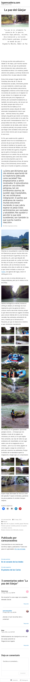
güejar (21, 523)
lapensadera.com (10, 2)
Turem (3, 272)
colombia (16, 523)
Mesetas (26, 523)
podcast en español (21, 526)
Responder (26, 604)
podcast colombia (11, 526)
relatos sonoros (7, 528)
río (2, 528)
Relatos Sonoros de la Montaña (9, 530)
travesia (21, 530)
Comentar (23, 673)
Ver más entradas (20, 549)
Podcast (5, 521)
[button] (7, 330)
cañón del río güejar (8, 523)
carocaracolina (7, 519)
